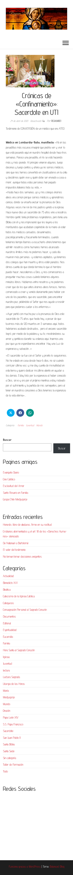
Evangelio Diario (11, 472)
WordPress (35, 866)
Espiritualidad (10, 630)
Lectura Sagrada (11, 677)
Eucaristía (8, 637)
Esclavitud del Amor (13, 486)
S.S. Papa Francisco (13, 724)
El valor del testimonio (14, 550)
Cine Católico (9, 479)
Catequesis (8, 603)
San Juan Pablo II (12, 738)
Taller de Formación (13, 764)
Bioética (7, 589)
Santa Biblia (9, 744)
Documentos (9, 616)
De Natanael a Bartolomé (15, 543)
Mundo (39, 425)
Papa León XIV (10, 717)
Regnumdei (56, 120)
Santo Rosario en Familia (15, 493)
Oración (6, 710)
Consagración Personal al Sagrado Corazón (25, 609)
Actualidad (8, 576)
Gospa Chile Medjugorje (15, 499)
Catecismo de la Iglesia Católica (19, 596)
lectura (6, 670)
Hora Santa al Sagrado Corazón (19, 650)
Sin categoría (9, 758)
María (6, 690)
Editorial (7, 623)
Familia (21, 425)
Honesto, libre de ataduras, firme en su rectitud (27, 524)
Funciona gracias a (19, 866)
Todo (5, 771)
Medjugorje (9, 697)
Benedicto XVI (10, 583)
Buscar (7, 440)
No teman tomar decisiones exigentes (22, 556)
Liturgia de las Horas (14, 684)
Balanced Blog (57, 866)
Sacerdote (8, 731)
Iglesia (6, 657)
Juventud (30, 425)
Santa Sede (8, 751)
